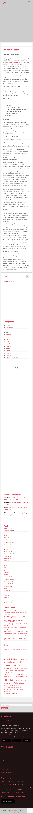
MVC (22, 674)
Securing (6, 685)
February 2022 (7, 600)
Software (18, 685)
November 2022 (8, 581)
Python (7, 353)
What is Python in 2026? (10, 610)
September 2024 (8, 547)
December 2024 (8, 542)
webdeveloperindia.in (15, 810)
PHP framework (18, 680)
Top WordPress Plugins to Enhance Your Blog (15, 633)
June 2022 (6, 593)
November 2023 (8, 554)
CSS (7, 330)
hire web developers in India (15, 659)
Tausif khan (7, 497)
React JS (8, 355)
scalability (21, 683)
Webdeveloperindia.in (14, 62)
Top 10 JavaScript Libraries (10, 689)
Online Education (21, 677)
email (19, 655)
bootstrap (7, 651)
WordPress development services (13, 693)
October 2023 (7, 556)
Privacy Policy (4, 769)
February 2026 (7, 528)
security (12, 685)
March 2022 (7, 597)
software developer (9, 687)
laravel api (16, 668)
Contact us (4, 766)
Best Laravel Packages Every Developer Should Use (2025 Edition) (16, 613)
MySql (7, 346)
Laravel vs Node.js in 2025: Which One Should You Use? (15, 624)
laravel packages (25, 668)
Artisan (24, 649)
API (9, 649)
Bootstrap (8, 327)
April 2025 (6, 537)
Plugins (24, 680)
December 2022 (8, 579)
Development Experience (10, 655)
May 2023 (6, 567)
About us (3, 754)
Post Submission (8, 801)
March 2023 (7, 572)
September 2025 (8, 533)
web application (21, 689)
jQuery (7, 339)
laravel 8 (8, 668)
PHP (7, 351)
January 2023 (7, 577)
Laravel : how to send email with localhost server (16, 631)
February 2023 (7, 574)
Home (2, 751)
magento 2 (8, 672)
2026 (5, 649)
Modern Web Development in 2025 (12, 674)
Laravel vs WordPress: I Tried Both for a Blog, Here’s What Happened (15, 620)
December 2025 (8, 530)
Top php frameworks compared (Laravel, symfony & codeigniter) (14, 617)
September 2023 (8, 558)
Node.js (8, 348)
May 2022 (6, 595)
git (6, 332)
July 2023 (6, 563)
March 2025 (7, 540)
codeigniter (23, 651)
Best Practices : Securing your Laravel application (16, 636)
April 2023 (6, 570)
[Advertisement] (16, 24)
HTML (7, 334)
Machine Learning (14, 670)
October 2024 (7, 544)
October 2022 (7, 584)
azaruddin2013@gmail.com (12, 720)
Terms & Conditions (6, 772)
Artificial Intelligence (17, 649)
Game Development (9, 656)
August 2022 (7, 588)
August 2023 (7, 560)
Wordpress (8, 360)
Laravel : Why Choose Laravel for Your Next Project (15, 638)
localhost (6, 670)
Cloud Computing (15, 651)
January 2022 (7, 602)
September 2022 (8, 586)
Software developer (11, 357)
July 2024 (6, 549)
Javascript (8, 337)
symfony (18, 687)
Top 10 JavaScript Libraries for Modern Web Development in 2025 (15, 628)
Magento (8, 344)
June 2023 (6, 565)
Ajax (7, 325)
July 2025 (6, 535)
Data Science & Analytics (18, 653)
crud (5, 653)
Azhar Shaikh (16, 812)
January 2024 (7, 551)
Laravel (8, 341)
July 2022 (6, 590)
